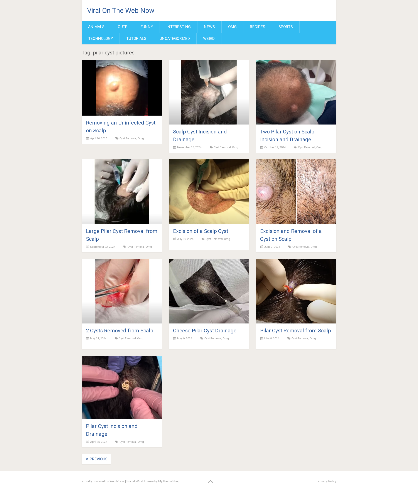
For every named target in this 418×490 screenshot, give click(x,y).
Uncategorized (175, 38)
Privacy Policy (327, 481)
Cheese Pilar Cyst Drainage (204, 331)
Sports (285, 26)
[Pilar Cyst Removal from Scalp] (296, 291)
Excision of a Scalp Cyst (200, 231)
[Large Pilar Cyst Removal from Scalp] (122, 191)
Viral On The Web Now (120, 10)
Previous (98, 459)
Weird (209, 38)
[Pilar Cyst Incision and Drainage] (122, 387)
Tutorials (136, 38)
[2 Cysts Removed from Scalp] (122, 291)
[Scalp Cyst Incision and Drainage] (209, 92)
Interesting (178, 26)
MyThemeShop (169, 481)
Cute (122, 26)
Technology (100, 38)
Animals (96, 26)
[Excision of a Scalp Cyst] (209, 191)
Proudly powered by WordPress (103, 481)
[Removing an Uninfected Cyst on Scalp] (122, 88)
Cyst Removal (128, 138)
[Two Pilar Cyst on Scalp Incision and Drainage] (296, 92)
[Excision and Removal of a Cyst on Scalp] (296, 191)
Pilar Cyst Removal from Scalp (295, 331)
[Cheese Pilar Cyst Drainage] (209, 291)
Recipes (257, 26)
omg (232, 26)
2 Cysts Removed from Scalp (119, 331)
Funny (147, 26)
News (209, 26)
